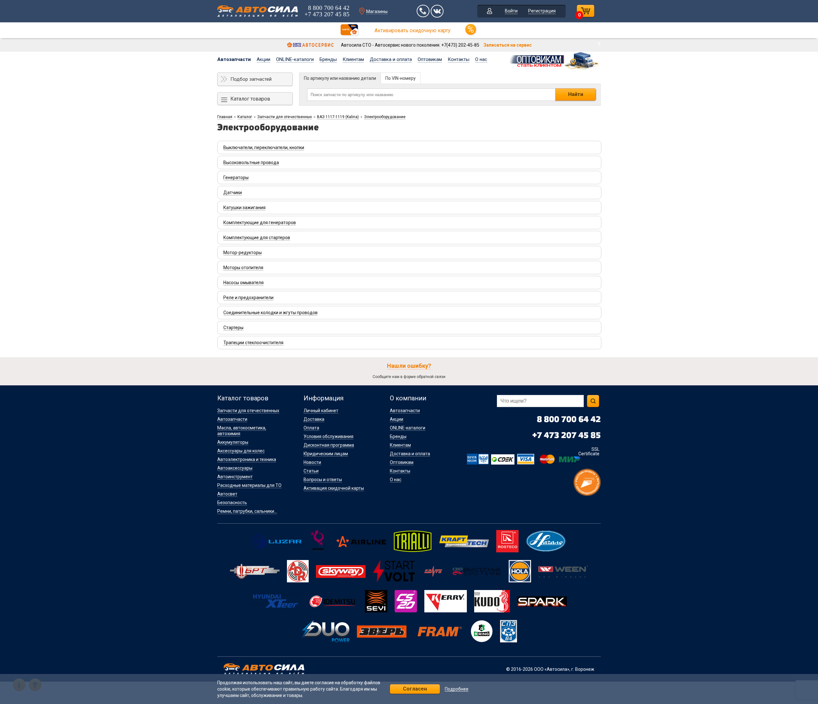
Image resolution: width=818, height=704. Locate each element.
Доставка (314, 419)
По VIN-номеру (400, 78)
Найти (575, 94)
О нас (481, 59)
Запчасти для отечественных (284, 117)
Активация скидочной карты (334, 488)
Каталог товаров (250, 99)
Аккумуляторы (232, 442)
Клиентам (353, 59)
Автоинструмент (235, 476)
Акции (263, 59)
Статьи (311, 470)
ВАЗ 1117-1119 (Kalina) (338, 117)
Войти (511, 10)
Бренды (328, 59)
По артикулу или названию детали (340, 78)
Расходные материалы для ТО (249, 485)
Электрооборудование (384, 117)
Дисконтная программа (329, 445)
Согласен (415, 689)
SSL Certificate (588, 451)
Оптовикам (430, 59)
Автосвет (227, 493)
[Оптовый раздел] (554, 60)
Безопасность (232, 502)
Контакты (458, 59)
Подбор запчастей (251, 79)
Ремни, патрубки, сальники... (247, 511)
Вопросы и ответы (323, 479)
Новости (312, 462)
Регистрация (542, 10)
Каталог (244, 117)
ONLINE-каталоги (295, 59)
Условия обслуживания (328, 436)
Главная (224, 117)
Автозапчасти (234, 59)
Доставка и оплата (391, 59)
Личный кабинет (321, 410)
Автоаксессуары (234, 468)
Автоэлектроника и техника (246, 459)
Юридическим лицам (326, 453)
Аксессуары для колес (241, 450)
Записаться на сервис (507, 45)
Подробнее (456, 689)
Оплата (311, 427)
